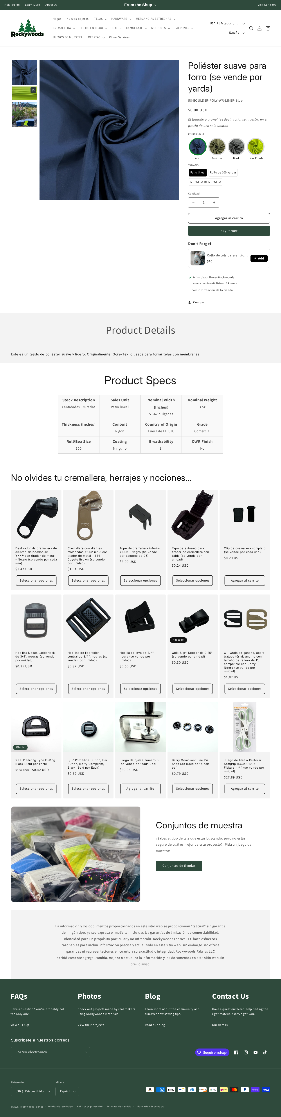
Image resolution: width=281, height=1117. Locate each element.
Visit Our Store (267, 4)
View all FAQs (20, 1025)
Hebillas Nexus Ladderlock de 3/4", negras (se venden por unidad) (36, 656)
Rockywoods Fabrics (31, 1106)
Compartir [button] (200, 302)
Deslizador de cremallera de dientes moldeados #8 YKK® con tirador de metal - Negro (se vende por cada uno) (36, 555)
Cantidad (194, 194)
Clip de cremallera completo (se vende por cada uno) (244, 550)
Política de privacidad (90, 1106)
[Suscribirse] (85, 1052)
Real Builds (12, 4)
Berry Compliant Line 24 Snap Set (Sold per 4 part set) (190, 763)
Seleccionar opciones (36, 580)
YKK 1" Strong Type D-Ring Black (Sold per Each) (35, 762)
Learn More (32, 4)
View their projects (91, 1025)
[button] (100, 18)
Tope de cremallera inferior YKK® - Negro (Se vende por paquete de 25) (140, 551)
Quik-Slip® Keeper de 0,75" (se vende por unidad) (192, 654)
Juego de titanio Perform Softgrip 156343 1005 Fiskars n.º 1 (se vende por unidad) (244, 765)
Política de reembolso (60, 1106)
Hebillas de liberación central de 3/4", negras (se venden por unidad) (88, 656)
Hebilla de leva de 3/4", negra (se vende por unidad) (137, 656)
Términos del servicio (119, 1106)
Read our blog (155, 1025)
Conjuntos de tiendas (179, 865)
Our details (220, 1025)
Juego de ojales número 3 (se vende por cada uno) (139, 762)
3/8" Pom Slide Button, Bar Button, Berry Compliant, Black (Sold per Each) (88, 763)
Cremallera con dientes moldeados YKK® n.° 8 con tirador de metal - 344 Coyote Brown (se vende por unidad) (88, 555)
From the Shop (138, 5)
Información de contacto (150, 1106)
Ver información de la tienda (213, 290)
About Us (51, 4)
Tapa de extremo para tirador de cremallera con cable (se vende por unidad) (190, 553)
